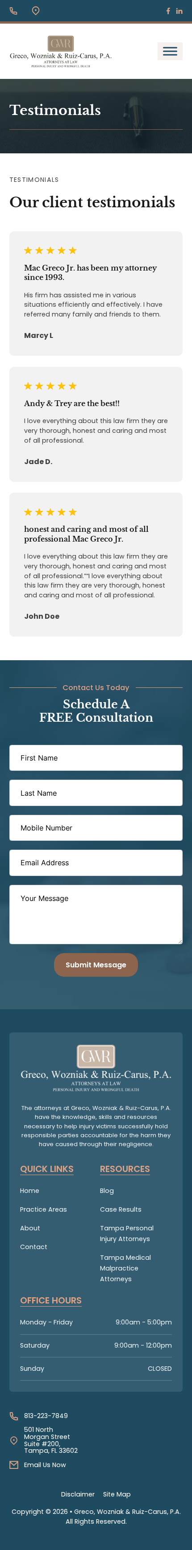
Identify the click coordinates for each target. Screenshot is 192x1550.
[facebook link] (168, 11)
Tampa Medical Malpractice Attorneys (125, 1268)
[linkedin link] (179, 11)
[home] (96, 1068)
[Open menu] (170, 51)
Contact (33, 1246)
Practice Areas (43, 1209)
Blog (107, 1190)
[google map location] (36, 11)
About (30, 1228)
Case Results (121, 1209)
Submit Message (96, 965)
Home (29, 1190)
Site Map (117, 1494)
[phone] (13, 11)
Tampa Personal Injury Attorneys (127, 1233)
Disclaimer (78, 1494)
